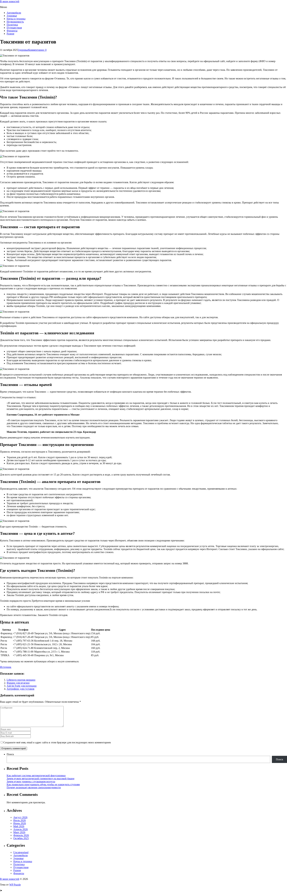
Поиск (10, 754)
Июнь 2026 (19, 823)
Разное (10, 33)
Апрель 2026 (20, 829)
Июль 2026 (19, 820)
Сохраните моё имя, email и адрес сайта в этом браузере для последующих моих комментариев (57, 742)
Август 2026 (20, 817)
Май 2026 (18, 826)
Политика (12, 24)
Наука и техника (16, 18)
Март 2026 (19, 832)
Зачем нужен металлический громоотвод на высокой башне (40, 778)
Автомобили (14, 12)
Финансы (12, 30)
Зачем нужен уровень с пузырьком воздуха (31, 781)
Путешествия (14, 27)
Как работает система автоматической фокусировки (36, 775)
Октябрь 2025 (21, 838)
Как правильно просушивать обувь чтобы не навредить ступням (43, 784)
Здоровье (12, 15)
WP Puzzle (15, 884)
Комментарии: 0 (37, 49)
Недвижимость (15, 21)
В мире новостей (9, 1)
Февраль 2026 (21, 835)
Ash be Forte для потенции (22, 685)
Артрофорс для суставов (20, 688)
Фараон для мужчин (18, 682)
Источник (5, 667)
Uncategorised (20, 852)
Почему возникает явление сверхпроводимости (34, 787)
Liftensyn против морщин (21, 679)
